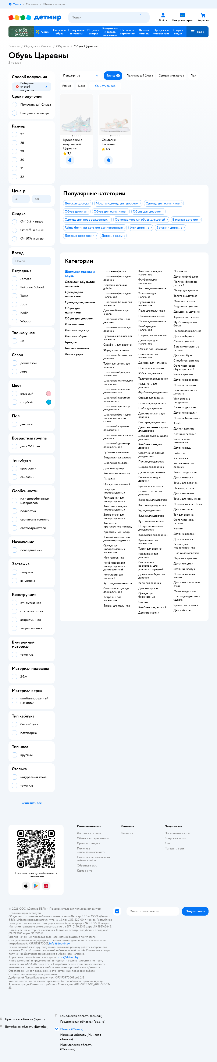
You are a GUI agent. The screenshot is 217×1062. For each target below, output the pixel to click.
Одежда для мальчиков (152, 349)
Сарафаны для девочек (117, 344)
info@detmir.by (59, 943)
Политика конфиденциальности (91, 850)
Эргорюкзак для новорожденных (114, 516)
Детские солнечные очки (187, 584)
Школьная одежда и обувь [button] (80, 273)
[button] (197, 31)
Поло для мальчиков (151, 310)
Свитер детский (184, 341)
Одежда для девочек (151, 398)
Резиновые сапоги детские (185, 392)
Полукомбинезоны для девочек (151, 528)
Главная (13, 46)
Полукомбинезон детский (185, 283)
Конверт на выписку (116, 473)
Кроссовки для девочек (148, 555)
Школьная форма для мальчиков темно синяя (117, 418)
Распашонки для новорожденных (114, 499)
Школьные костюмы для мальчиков (116, 390)
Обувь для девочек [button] (79, 318)
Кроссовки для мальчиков (148, 541)
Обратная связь (87, 865)
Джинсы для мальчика (152, 362)
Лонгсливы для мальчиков (148, 355)
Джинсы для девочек (151, 472)
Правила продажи (88, 843)
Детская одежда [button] (77, 330)
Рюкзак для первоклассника (184, 546)
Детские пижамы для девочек (151, 415)
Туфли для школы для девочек (116, 365)
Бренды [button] (71, 342)
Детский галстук (184, 569)
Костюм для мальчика (152, 288)
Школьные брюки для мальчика (117, 303)
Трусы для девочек (186, 483)
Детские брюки (184, 336)
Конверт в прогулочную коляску (117, 525)
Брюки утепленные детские (186, 348)
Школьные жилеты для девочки (118, 436)
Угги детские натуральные (182, 400)
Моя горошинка (113, 557)
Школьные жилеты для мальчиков (118, 382)
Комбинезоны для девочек (150, 446)
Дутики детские (184, 428)
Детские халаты (184, 493)
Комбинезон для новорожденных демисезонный (114, 566)
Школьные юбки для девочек (116, 320)
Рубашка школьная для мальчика (117, 337)
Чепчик (178, 528)
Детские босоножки (187, 418)
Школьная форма (114, 271)
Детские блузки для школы (116, 312)
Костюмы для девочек (152, 505)
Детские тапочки (185, 385)
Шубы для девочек (150, 408)
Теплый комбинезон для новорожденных (116, 538)
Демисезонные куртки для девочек (153, 429)
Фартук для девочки (116, 350)
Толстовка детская (185, 296)
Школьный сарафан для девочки (116, 428)
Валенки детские (185, 407)
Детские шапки (183, 539)
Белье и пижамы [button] (77, 348)
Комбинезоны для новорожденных (115, 508)
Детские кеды (183, 447)
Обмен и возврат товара (92, 838)
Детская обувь (183, 355)
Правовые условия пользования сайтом (75, 908)
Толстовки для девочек (153, 378)
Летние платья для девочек (150, 492)
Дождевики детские (187, 311)
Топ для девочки (184, 514)
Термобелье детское (187, 317)
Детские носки (183, 477)
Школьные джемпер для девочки (116, 407)
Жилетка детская (184, 301)
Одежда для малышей (117, 484)
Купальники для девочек (184, 465)
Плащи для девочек (186, 290)
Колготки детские (185, 472)
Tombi (177, 423)
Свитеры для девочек (152, 422)
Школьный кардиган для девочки (116, 399)
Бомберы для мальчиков (147, 328)
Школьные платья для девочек (117, 329)
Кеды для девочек (149, 583)
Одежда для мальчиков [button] (74, 294)
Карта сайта (84, 870)
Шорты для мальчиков (152, 335)
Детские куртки (148, 612)
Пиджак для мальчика (187, 331)
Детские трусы (183, 509)
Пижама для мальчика (152, 321)
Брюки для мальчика (116, 605)
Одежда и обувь (36, 46)
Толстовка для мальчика (147, 295)
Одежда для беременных (146, 595)
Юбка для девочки (150, 373)
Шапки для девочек (186, 553)
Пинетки (109, 479)
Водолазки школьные (117, 457)
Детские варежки (185, 534)
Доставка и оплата (89, 833)
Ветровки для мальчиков (112, 598)
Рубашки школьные (116, 452)
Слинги (143, 602)
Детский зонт (182, 610)
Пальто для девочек (151, 461)
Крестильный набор (116, 532)
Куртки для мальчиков (117, 583)
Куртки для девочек (151, 521)
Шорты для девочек (151, 467)
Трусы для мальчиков (187, 499)
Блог (168, 843)
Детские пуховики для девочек (153, 437)
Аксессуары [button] (74, 354)
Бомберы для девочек (152, 500)
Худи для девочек (149, 510)
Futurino (179, 453)
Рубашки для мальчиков (146, 303)
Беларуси (34, 913)
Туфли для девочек (150, 548)
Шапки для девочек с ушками (187, 598)
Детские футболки (186, 276)
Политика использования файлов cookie (93, 858)
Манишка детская (185, 591)
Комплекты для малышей (113, 576)
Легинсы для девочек (152, 403)
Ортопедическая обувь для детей (184, 367)
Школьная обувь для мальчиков (116, 373)
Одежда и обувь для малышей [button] (80, 284)
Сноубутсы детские (186, 360)
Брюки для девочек (151, 486)
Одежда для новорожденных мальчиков (114, 549)
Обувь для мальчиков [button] (73, 310)
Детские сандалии (185, 412)
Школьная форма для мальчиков (117, 295)
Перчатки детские (185, 558)
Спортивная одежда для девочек (151, 454)
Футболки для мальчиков (147, 281)
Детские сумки (183, 563)
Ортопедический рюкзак (185, 521)
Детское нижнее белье (188, 504)
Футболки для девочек (153, 392)
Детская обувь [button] (75, 336)
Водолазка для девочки (153, 535)
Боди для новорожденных (114, 491)
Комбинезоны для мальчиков (150, 272)
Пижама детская (184, 488)
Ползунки (180, 271)
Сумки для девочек (186, 605)
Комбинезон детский (152, 607)
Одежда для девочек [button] (80, 302)
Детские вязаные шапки (185, 575)
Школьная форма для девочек (117, 278)
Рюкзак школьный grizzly (115, 286)
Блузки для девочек (151, 516)
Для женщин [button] (74, 324)
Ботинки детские (185, 434)
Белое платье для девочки (149, 479)
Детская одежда (113, 468)
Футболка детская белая (185, 323)
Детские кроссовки (186, 379)
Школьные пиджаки (116, 463)
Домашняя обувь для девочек (151, 576)
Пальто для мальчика (151, 316)
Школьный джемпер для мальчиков (116, 445)
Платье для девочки (151, 368)
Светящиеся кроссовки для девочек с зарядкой (151, 566)
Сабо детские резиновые (182, 440)
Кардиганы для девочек (147, 385)
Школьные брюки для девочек (117, 356)
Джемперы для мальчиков (147, 342)
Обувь (61, 46)
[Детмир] (34, 17)
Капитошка (181, 458)
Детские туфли (148, 588)
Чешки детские (183, 374)
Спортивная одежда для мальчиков (116, 590)
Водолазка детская (186, 306)
